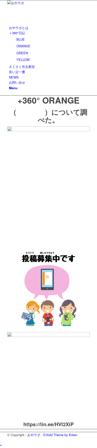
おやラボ (33, 434)
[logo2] (44, 2)
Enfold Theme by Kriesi (60, 434)
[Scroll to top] (1, 445)
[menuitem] (49, 27)
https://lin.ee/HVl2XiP (48, 424)
